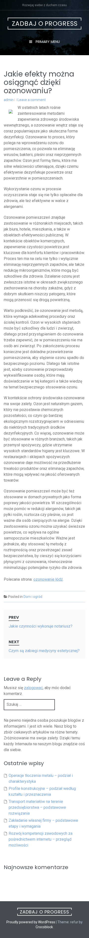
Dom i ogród (32, 597)
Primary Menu (47, 41)
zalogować (33, 687)
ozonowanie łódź (48, 579)
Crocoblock (44, 927)
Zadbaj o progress (45, 23)
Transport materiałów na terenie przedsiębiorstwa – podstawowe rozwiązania (37, 807)
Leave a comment (32, 100)
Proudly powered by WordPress (30, 922)
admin (9, 100)
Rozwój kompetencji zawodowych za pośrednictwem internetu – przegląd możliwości (40, 839)
